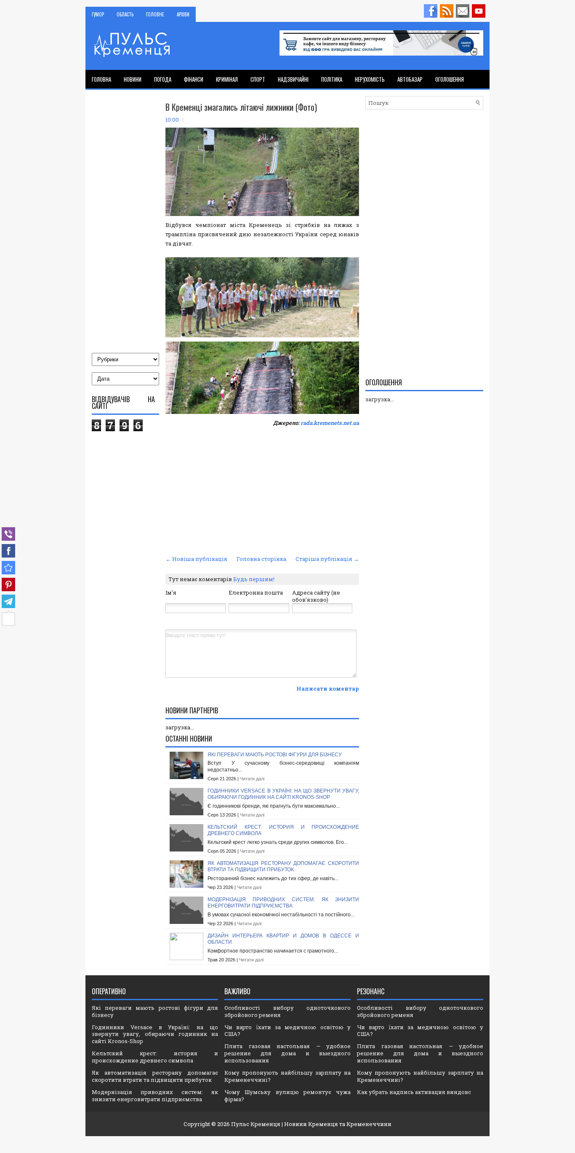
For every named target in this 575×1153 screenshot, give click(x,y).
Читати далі (252, 778)
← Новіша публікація (196, 559)
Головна (101, 79)
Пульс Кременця (255, 1124)
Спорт (257, 79)
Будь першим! (253, 579)
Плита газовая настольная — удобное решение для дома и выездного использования (287, 1053)
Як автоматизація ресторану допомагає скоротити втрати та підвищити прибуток (283, 866)
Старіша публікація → (327, 559)
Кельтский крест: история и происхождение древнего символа (155, 1056)
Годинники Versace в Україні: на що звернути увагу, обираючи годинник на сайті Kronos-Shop (283, 794)
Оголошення (449, 79)
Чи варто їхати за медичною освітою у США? (287, 1030)
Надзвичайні (293, 79)
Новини (132, 79)
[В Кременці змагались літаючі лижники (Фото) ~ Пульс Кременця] (8, 567)
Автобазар (410, 79)
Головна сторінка (261, 559)
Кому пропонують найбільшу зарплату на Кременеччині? (287, 1076)
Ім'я (170, 592)
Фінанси (193, 79)
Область (125, 14)
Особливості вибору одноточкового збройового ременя (287, 1011)
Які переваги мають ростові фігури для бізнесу (275, 755)
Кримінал (227, 79)
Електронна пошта (256, 592)
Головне (155, 14)
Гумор (98, 14)
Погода (162, 79)
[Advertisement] (262, 490)
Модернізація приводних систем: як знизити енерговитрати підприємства (283, 903)
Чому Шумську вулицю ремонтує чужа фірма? (287, 1095)
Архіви (183, 14)
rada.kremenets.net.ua (330, 423)
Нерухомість (370, 79)
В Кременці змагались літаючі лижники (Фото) (241, 107)
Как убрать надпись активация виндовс (414, 1092)
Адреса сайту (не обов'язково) (316, 596)
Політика (331, 79)
